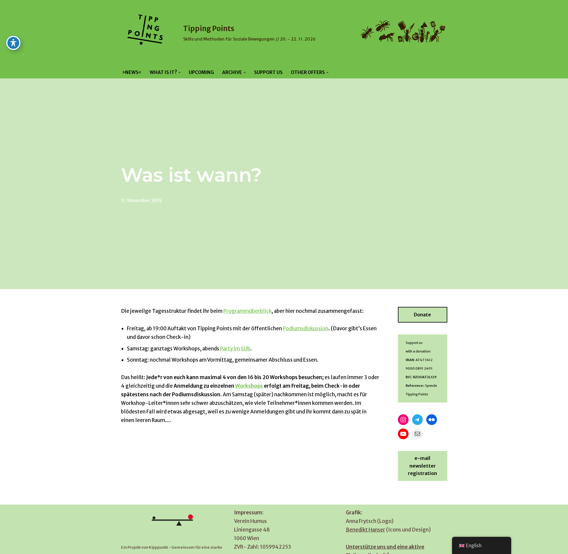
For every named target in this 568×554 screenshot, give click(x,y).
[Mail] (417, 434)
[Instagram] (403, 419)
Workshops (249, 386)
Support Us (268, 72)
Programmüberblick (247, 311)
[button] (179, 72)
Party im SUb (235, 348)
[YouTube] (403, 434)
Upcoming (201, 72)
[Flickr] (431, 419)
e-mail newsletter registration (422, 465)
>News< (131, 72)
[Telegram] (417, 419)
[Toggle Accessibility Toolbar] (13, 43)
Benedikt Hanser (365, 529)
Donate (422, 315)
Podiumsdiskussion (305, 328)
